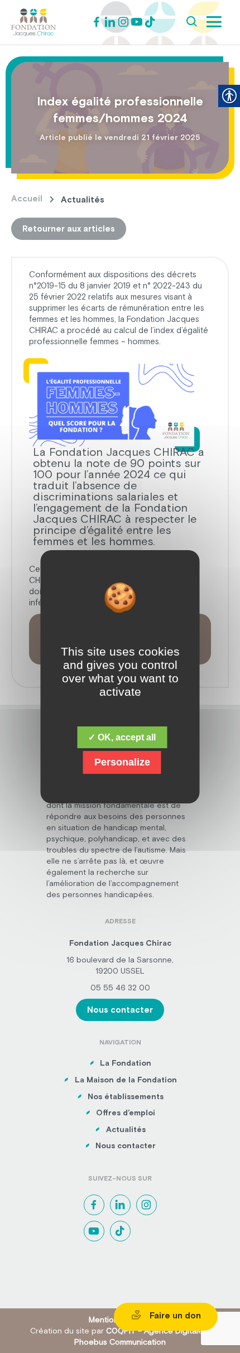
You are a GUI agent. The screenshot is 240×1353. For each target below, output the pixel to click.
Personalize (122, 762)
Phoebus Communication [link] (120, 1341)
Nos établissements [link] (126, 1096)
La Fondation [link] (125, 1062)
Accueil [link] (26, 198)
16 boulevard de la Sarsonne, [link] (120, 959)
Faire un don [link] (174, 1315)
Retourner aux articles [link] (68, 228)
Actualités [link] (126, 1129)
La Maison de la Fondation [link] (126, 1079)
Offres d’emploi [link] (125, 1112)
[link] (33, 21)
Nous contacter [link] (120, 1009)
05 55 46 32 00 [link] (120, 987)
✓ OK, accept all (122, 737)
